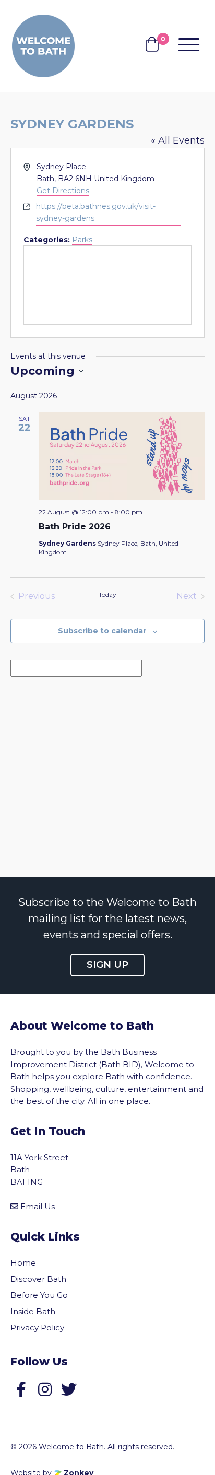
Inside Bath (32, 1311)
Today (107, 594)
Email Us (37, 1206)
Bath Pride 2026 (75, 527)
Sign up (107, 965)
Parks (82, 239)
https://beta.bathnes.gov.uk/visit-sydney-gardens (96, 212)
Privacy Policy (37, 1327)
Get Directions (63, 190)
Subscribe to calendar (102, 630)
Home (23, 1263)
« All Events (178, 140)
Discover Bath (38, 1279)
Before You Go (39, 1295)
